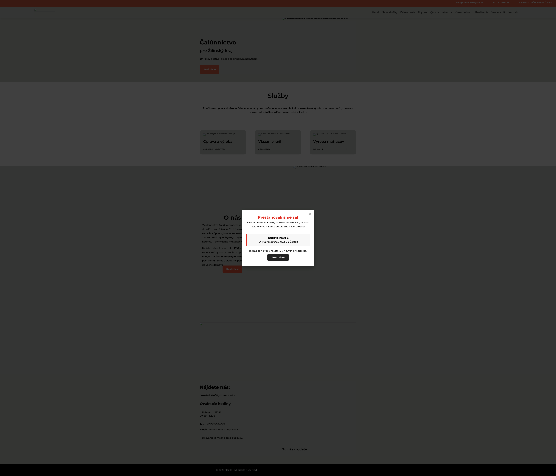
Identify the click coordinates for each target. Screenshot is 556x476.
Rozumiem (278, 257)
